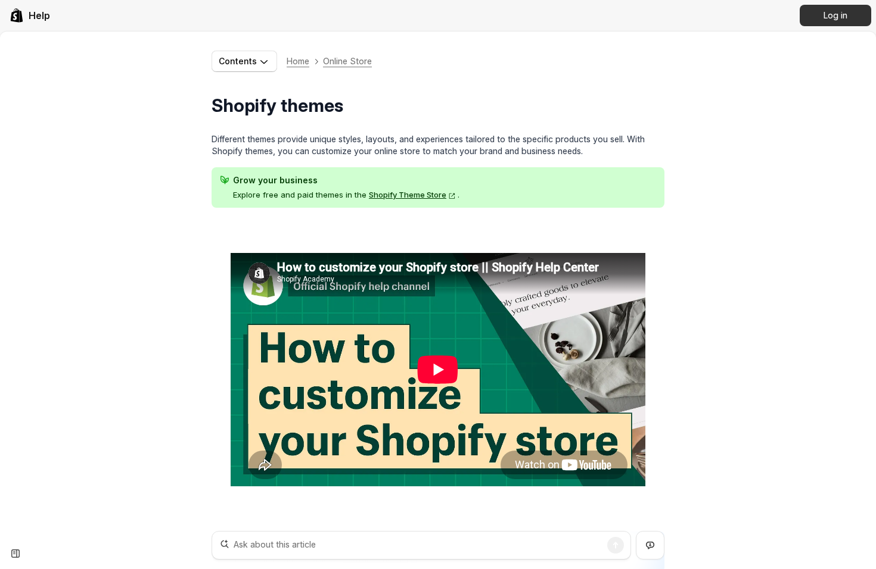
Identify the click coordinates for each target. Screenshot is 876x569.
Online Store (347, 61)
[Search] (615, 545)
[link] (30, 15)
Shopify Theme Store (407, 194)
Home (298, 61)
